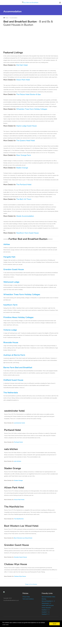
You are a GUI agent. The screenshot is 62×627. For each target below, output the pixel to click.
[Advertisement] (31, 37)
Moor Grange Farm (23, 155)
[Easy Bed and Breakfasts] (30, 2)
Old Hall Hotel (22, 65)
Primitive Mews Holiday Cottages (18, 317)
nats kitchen (17, 461)
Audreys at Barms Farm (14, 355)
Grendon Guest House (13, 269)
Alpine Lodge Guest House (26, 126)
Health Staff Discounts (48, 605)
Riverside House (10, 342)
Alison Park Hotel (23, 80)
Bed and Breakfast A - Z (48, 601)
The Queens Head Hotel (25, 140)
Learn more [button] (5, 624)
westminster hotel (19, 423)
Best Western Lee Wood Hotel (23, 538)
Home (6, 18)
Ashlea (6, 244)
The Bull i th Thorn (23, 199)
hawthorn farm (10, 304)
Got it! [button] (54, 623)
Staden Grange (22, 168)
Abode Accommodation (25, 216)
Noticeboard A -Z (46, 603)
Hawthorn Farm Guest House (27, 233)
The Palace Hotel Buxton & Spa (28, 94)
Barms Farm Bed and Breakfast (17, 367)
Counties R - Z (45, 614)
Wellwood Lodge (11, 282)
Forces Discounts (46, 607)
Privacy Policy (26, 597)
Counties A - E (45, 610)
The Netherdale (10, 392)
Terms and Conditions (28, 599)
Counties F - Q (45, 612)
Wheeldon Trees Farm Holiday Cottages (31, 109)
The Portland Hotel (23, 184)
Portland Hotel (18, 442)
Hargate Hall (9, 257)
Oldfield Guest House (13, 380)
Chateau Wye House (20, 576)
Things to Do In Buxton (31, 584)
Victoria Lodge (10, 330)
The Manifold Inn (19, 519)
